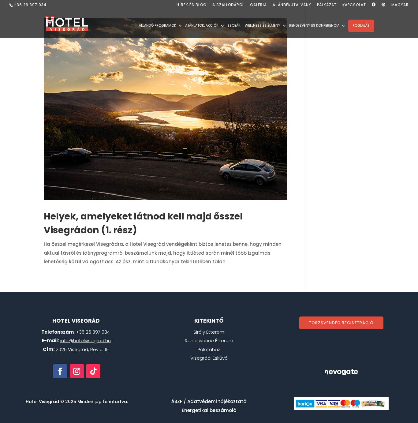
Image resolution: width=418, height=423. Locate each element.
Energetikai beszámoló (209, 410)
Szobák (234, 26)
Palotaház (209, 349)
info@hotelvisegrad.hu (85, 340)
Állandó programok (157, 26)
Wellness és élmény (262, 26)
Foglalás (361, 25)
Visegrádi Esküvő (209, 358)
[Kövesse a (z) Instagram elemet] (77, 371)
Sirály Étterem (208, 332)
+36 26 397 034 (30, 4)
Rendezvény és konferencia (314, 26)
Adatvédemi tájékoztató (216, 401)
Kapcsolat (354, 5)
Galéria (258, 5)
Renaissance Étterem (209, 340)
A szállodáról (228, 5)
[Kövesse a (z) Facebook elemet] (60, 371)
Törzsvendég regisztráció (341, 323)
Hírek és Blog (192, 5)
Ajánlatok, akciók (201, 26)
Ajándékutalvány (292, 5)
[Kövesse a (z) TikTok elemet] (93, 371)
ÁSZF (176, 401)
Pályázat (327, 5)
